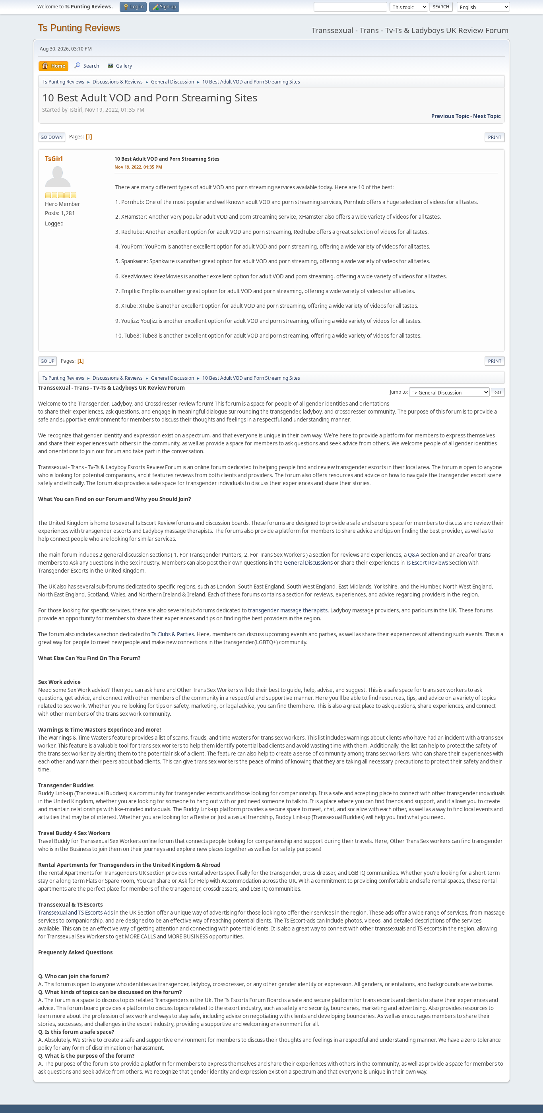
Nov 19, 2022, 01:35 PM (138, 167)
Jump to (398, 391)
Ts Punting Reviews (79, 27)
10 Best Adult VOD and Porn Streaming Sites (166, 158)
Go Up (47, 361)
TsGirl (54, 158)
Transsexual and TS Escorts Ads (75, 912)
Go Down (52, 137)
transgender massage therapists (288, 610)
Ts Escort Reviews (427, 562)
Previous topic (450, 116)
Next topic (487, 116)
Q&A (413, 554)
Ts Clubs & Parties (172, 634)
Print (494, 137)
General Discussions (308, 562)
